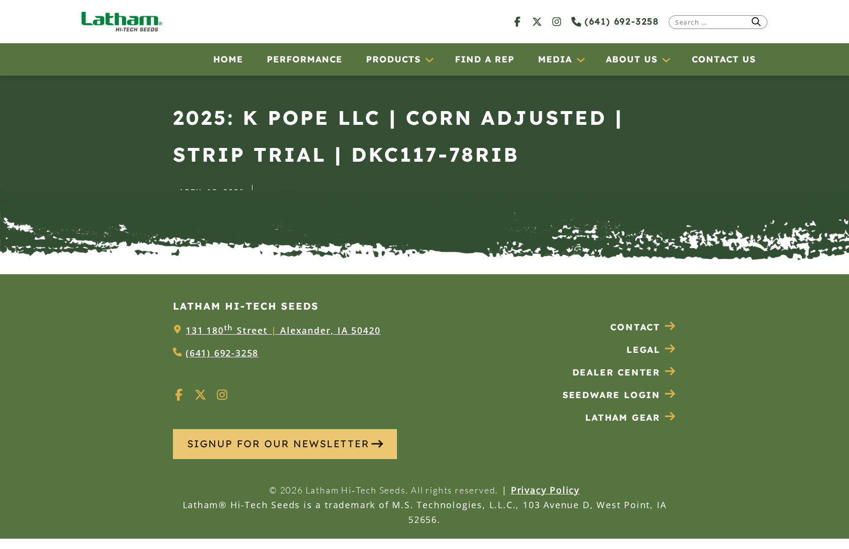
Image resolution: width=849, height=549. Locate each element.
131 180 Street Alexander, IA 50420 (283, 330)
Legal (643, 349)
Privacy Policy (545, 490)
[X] (537, 21)
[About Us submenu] (665, 59)
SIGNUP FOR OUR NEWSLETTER (278, 443)
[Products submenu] (428, 59)
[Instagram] (557, 21)
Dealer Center (616, 372)
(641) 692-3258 (620, 21)
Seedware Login (611, 395)
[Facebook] (517, 21)
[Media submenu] (580, 59)
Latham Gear (622, 417)
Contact (635, 327)
